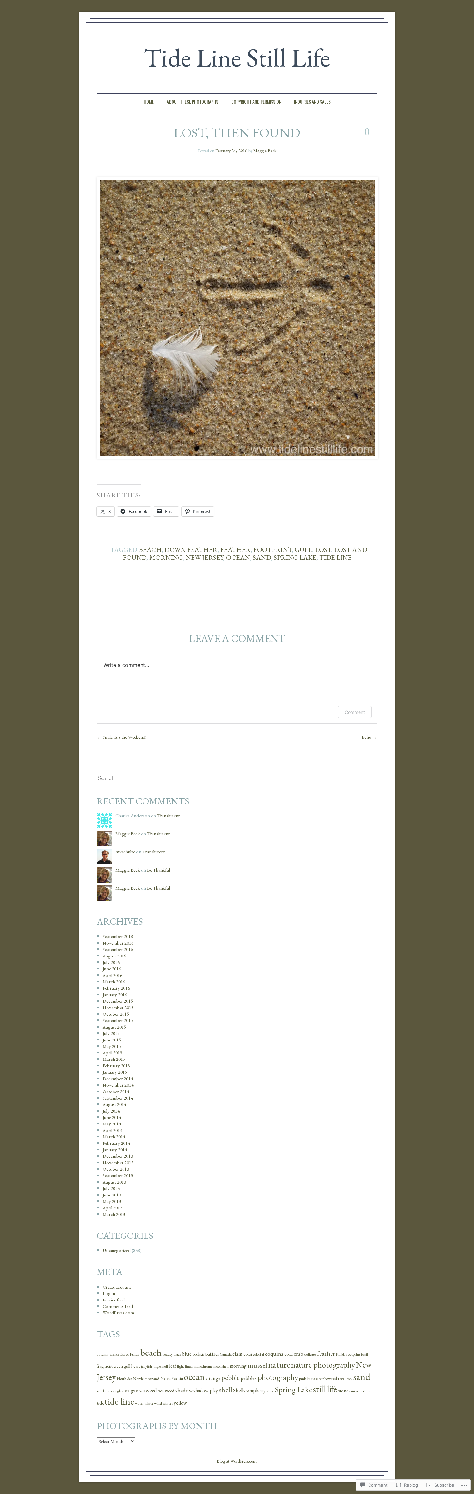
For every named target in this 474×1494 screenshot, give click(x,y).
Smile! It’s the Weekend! (121, 737)
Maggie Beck (264, 150)
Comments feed (118, 1306)
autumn (102, 1354)
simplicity (256, 1390)
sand (262, 557)
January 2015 (115, 1072)
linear (189, 1366)
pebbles (249, 1378)
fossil (364, 1354)
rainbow (325, 1378)
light (180, 1366)
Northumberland (146, 1378)
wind (158, 1403)
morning (166, 557)
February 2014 (116, 1143)
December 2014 (118, 1078)
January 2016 (115, 994)
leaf (172, 1366)
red (334, 1378)
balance (114, 1354)
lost (323, 549)
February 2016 (116, 988)
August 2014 (114, 1104)
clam (237, 1354)
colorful (258, 1354)
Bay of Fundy (129, 1354)
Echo (369, 737)
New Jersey (204, 557)
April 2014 (112, 1130)
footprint (272, 549)
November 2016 (118, 943)
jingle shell (160, 1366)
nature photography (323, 1364)
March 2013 (114, 1214)
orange (213, 1378)
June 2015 (112, 1040)
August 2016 (114, 956)
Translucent (168, 815)
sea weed (166, 1390)
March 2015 (114, 1059)
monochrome (203, 1366)
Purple (312, 1378)
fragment (105, 1366)
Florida (340, 1354)
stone (343, 1390)
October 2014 (116, 1091)
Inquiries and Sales (312, 101)
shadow (184, 1390)
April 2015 (112, 1053)
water (139, 1403)
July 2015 (111, 1033)
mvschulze (125, 852)
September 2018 (118, 936)
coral (288, 1354)
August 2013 (114, 1182)
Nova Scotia (171, 1378)
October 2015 (116, 1014)
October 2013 (116, 1169)
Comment (355, 712)
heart (135, 1366)
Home (149, 101)
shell (225, 1390)
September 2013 (118, 1175)
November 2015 (118, 1007)
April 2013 (112, 1208)
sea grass (131, 1391)
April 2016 (112, 975)
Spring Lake (295, 557)
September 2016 (118, 949)
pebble (231, 1377)
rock (349, 1378)
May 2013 (112, 1201)
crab (298, 1353)
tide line (335, 557)
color (247, 1354)
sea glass (118, 1391)
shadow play (205, 1390)
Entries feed (114, 1300)
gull (303, 549)
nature (279, 1364)
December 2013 (118, 1156)
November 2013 (118, 1162)
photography (278, 1377)
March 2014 (114, 1137)
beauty (168, 1354)
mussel (257, 1365)
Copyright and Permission (256, 101)
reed (342, 1378)
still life (325, 1389)
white (148, 1403)
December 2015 (118, 1001)
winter (168, 1403)
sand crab (104, 1391)
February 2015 (116, 1065)
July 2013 (111, 1188)
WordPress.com (118, 1313)
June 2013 (112, 1195)
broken (198, 1354)
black (177, 1354)
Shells (239, 1390)
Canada (226, 1354)
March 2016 (114, 981)
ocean (238, 557)
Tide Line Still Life (237, 57)
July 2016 (111, 962)
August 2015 (114, 1027)
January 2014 (115, 1149)
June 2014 (112, 1117)
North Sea (124, 1378)
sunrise (354, 1391)
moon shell (221, 1366)
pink (302, 1378)
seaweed (148, 1390)
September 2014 (118, 1098)
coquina (274, 1353)
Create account (117, 1287)
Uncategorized (117, 1250)
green (118, 1366)
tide (100, 1403)
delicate (310, 1354)
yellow (180, 1402)
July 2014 (111, 1111)
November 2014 (118, 1085)
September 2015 (118, 1020)
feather (235, 549)
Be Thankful (158, 870)
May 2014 (112, 1124)
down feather (190, 549)
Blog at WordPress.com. (237, 1461)
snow (270, 1391)
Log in (109, 1293)
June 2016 (112, 969)
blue (187, 1354)
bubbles (212, 1354)
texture (365, 1391)
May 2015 (112, 1046)
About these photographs (192, 101)
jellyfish (146, 1366)
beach (150, 549)
